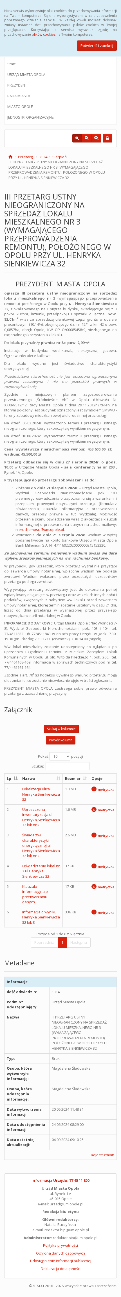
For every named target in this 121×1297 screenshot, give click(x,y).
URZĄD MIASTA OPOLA (26, 74)
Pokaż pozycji (60, 756)
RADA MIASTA (18, 95)
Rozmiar (72, 778)
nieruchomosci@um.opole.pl (39, 529)
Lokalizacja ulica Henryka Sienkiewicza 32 (41, 794)
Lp (9, 778)
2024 (43, 156)
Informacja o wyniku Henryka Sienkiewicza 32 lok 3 (41, 917)
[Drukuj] (107, 138)
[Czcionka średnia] (86, 138)
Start (11, 63)
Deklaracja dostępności (60, 1268)
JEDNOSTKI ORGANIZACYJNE (30, 117)
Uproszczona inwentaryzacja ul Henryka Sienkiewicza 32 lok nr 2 (41, 817)
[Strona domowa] (10, 156)
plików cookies (44, 34)
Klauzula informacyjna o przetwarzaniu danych (35, 894)
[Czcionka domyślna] (77, 138)
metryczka (106, 789)
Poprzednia (44, 942)
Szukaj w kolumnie (61, 728)
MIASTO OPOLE (20, 106)
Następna (78, 942)
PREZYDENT (17, 85)
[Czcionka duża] (96, 138)
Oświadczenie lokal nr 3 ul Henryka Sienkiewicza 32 (41, 871)
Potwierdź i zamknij (96, 45)
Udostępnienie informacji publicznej (60, 1260)
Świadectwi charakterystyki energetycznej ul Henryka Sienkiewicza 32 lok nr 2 (41, 845)
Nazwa (28, 778)
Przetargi (25, 156)
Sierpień (59, 156)
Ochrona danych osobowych (60, 1253)
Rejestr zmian (102, 1154)
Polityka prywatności (60, 1245)
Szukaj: (38, 765)
